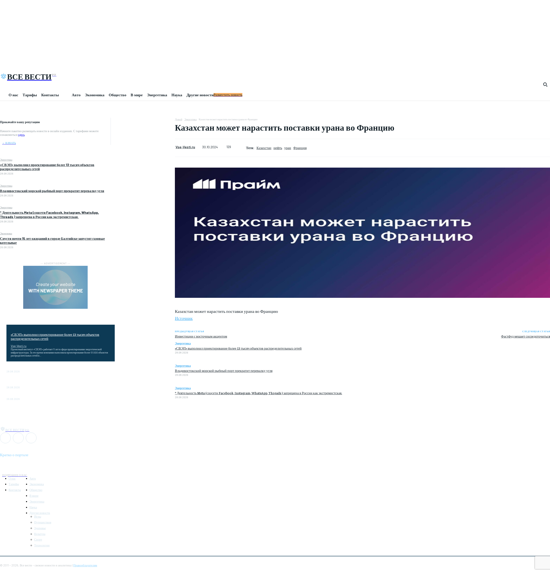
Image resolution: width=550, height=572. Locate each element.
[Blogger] (5, 438)
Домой (178, 119)
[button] (545, 84)
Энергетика (6, 159)
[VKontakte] (18, 438)
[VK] (143, 142)
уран (287, 148)
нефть (277, 148)
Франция (300, 148)
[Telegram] (143, 132)
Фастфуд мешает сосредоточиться (525, 336)
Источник (184, 318)
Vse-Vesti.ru (18, 346)
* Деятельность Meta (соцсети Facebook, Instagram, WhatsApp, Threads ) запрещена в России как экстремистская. (49, 214)
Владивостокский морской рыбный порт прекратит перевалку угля (52, 191)
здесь (21, 134)
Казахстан (264, 148)
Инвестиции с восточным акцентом (201, 336)
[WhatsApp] (143, 122)
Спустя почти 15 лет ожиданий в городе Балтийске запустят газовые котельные (60, 395)
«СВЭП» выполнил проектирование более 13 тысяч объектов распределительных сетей (55, 336)
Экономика (6, 233)
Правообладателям (85, 565)
